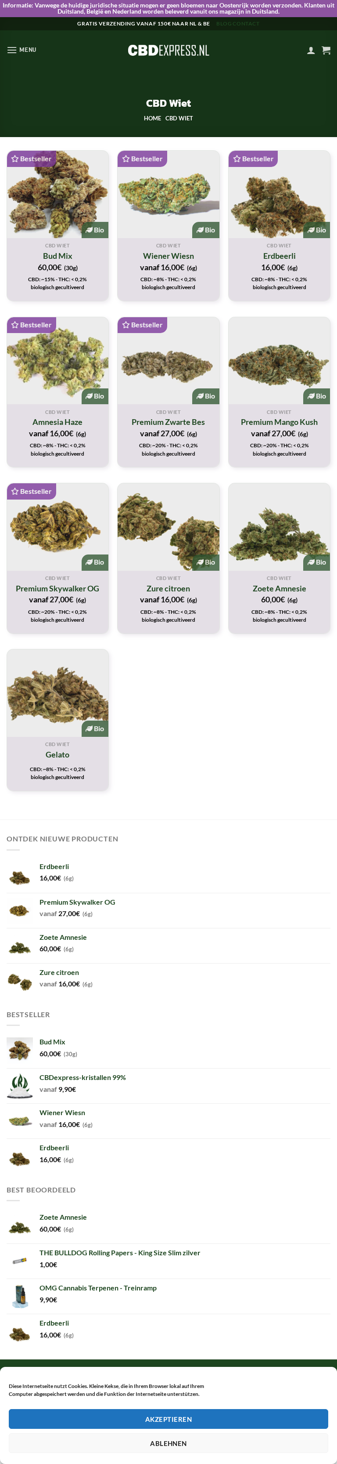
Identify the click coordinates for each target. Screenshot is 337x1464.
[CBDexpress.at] (168, 50)
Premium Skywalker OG (57, 588)
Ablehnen (168, 1443)
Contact (246, 23)
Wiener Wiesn (168, 256)
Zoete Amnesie (279, 588)
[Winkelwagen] (326, 50)
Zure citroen (168, 588)
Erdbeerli (279, 256)
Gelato (57, 754)
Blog (224, 23)
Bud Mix (57, 256)
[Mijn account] (311, 50)
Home (152, 118)
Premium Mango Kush (279, 422)
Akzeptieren (168, 1419)
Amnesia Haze (57, 422)
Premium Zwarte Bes (168, 422)
